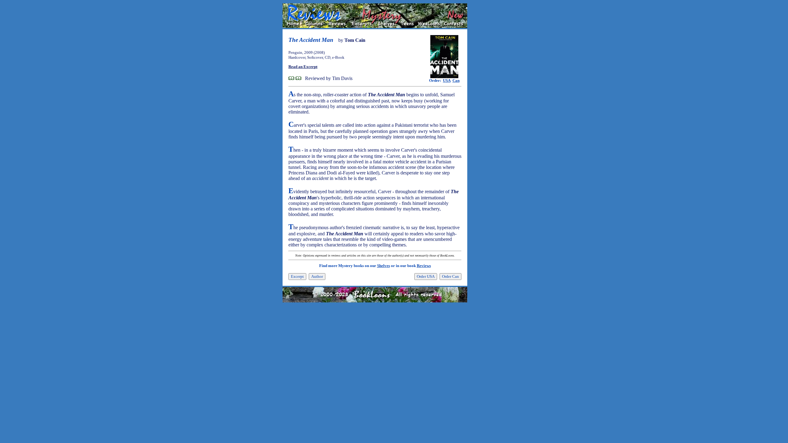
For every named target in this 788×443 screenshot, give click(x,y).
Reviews (424, 265)
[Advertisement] (486, 95)
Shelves (383, 265)
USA (447, 80)
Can (456, 80)
